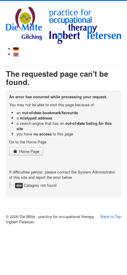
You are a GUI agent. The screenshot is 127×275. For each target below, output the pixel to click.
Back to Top (110, 216)
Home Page (28, 151)
